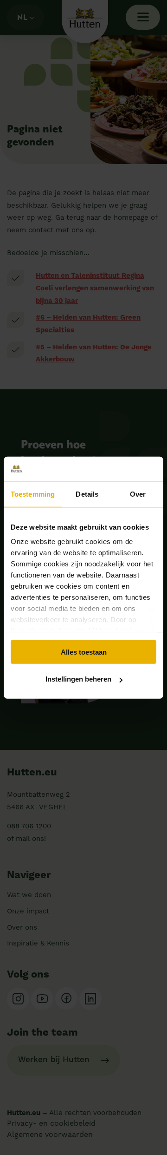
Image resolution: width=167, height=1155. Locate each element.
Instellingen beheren (78, 679)
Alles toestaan (84, 652)
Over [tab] (138, 494)
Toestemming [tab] (33, 494)
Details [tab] (87, 494)
